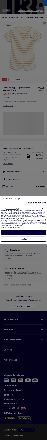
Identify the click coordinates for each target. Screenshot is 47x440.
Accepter (24, 233)
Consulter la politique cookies (10, 227)
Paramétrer (23, 239)
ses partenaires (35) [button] (12, 209)
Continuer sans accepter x (12, 199)
